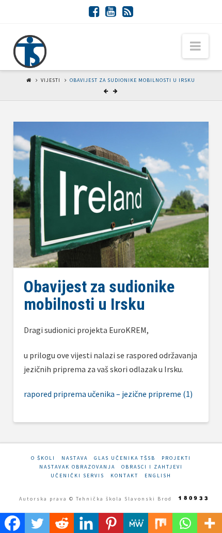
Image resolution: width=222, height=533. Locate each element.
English (158, 475)
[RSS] (127, 11)
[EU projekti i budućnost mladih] (29, 51)
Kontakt (124, 475)
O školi (43, 458)
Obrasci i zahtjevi (152, 466)
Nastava (74, 458)
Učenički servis (77, 475)
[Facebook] (94, 11)
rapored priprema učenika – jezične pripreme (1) (108, 394)
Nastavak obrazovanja (77, 466)
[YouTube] (110, 11)
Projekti (176, 458)
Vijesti (50, 80)
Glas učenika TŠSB (124, 458)
